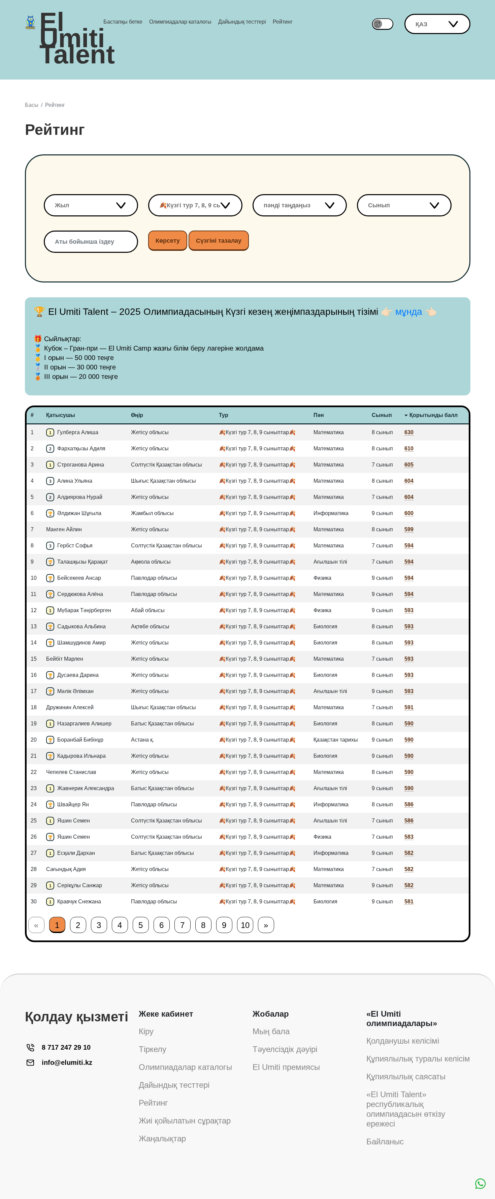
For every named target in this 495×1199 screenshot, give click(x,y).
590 (409, 723)
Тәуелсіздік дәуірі (285, 1049)
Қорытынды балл (433, 415)
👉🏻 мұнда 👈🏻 (409, 311)
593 (409, 610)
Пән (319, 415)
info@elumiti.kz (67, 1062)
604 (409, 481)
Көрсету (168, 240)
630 (409, 432)
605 (409, 465)
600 (409, 513)
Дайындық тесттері (242, 22)
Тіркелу (152, 1049)
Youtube (34, 1146)
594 (409, 545)
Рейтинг (283, 22)
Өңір (137, 415)
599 (409, 529)
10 (245, 925)
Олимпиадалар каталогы (180, 22)
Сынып (382, 415)
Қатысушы (60, 415)
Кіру (146, 1031)
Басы (31, 105)
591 (409, 707)
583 (409, 837)
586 (409, 804)
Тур (223, 415)
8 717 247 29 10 (66, 1047)
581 (409, 901)
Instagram (34, 1090)
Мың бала (271, 1031)
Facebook (34, 1118)
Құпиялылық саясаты (406, 1076)
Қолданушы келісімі (402, 1040)
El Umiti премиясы (286, 1067)
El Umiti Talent (77, 22)
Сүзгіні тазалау (218, 240)
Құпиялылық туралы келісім (418, 1058)
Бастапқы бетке (122, 22)
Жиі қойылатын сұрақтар (185, 1120)
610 (409, 448)
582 (409, 853)
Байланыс (385, 1141)
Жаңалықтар (162, 1138)
